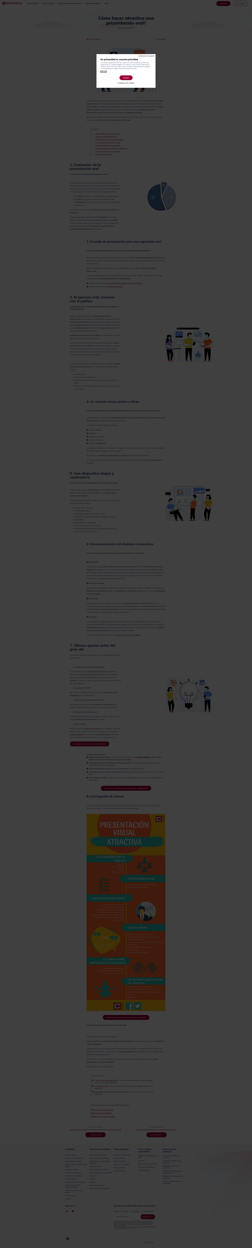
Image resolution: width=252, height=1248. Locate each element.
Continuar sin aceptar (146, 56)
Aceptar (126, 78)
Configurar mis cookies (126, 83)
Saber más (103, 71)
